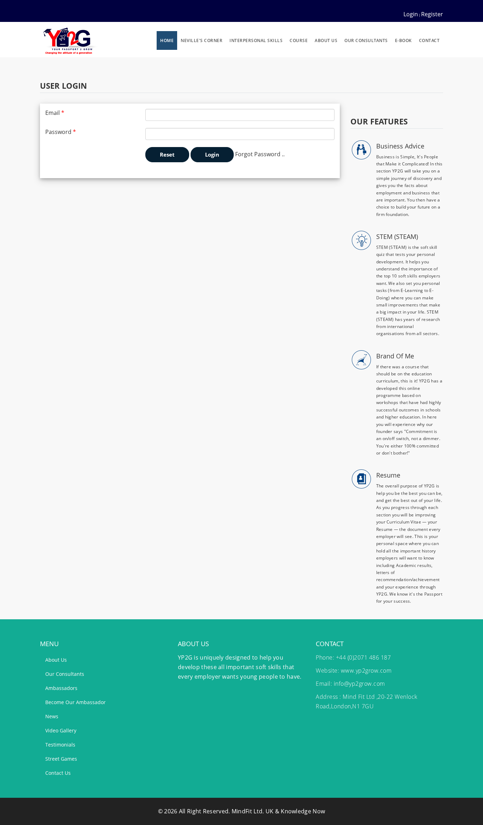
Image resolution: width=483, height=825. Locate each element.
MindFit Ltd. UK (253, 811)
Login (410, 14)
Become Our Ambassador (75, 702)
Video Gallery (60, 730)
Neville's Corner (201, 40)
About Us (326, 40)
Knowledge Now (303, 811)
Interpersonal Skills (256, 40)
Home (167, 40)
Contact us (58, 773)
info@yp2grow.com (359, 684)
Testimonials (60, 744)
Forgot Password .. (260, 154)
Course (299, 40)
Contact (429, 40)
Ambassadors (61, 688)
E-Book (403, 40)
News (51, 716)
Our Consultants (366, 40)
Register (432, 14)
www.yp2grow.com (366, 670)
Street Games (61, 758)
